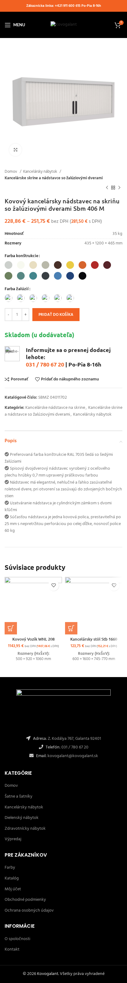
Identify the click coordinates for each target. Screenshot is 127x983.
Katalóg (12, 878)
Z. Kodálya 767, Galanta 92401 (74, 738)
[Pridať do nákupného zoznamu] (53, 585)
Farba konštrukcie (21, 256)
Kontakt (12, 949)
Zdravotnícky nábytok (25, 828)
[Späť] (107, 188)
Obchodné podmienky (25, 899)
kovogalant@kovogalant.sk (72, 756)
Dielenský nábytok (22, 817)
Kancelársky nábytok (40, 171)
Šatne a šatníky (18, 796)
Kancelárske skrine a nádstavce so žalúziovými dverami (54, 178)
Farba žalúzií (17, 289)
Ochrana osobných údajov (29, 910)
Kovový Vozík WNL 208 (33, 639)
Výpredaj (13, 839)
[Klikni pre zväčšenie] (15, 150)
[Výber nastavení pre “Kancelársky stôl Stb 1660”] (71, 628)
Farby (10, 867)
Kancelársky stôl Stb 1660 (93, 639)
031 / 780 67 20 (45, 364)
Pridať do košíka (56, 314)
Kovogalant (47, 973)
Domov (11, 171)
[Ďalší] (119, 188)
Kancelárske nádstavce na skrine (55, 407)
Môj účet (13, 889)
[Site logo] (64, 24)
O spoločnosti (17, 939)
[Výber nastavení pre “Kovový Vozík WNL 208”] (11, 628)
